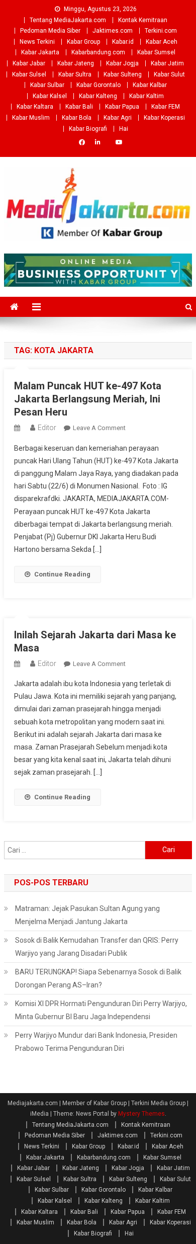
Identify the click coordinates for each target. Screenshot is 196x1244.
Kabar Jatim (167, 63)
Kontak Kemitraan (142, 20)
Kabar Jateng (75, 63)
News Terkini (37, 41)
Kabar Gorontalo (98, 85)
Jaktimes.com (112, 30)
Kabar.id (123, 41)
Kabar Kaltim (146, 96)
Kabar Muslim (31, 117)
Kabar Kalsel (50, 96)
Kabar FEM (165, 106)
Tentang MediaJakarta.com (68, 20)
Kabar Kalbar (150, 85)
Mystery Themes (141, 1113)
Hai (123, 128)
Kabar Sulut (169, 74)
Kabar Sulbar (47, 85)
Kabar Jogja (122, 63)
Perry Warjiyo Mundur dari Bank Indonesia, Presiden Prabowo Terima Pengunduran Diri (96, 1041)
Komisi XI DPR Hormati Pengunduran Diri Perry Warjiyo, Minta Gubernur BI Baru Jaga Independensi (101, 1010)
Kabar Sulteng (123, 74)
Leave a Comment (99, 428)
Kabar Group (83, 41)
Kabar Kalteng (98, 96)
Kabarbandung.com (98, 52)
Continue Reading (62, 574)
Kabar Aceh (161, 41)
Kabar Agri (118, 117)
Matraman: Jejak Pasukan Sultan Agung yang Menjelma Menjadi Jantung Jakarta (87, 915)
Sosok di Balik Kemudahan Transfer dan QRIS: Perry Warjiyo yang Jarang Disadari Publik (96, 946)
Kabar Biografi (88, 128)
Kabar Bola (76, 117)
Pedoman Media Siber (50, 30)
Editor (47, 428)
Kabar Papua (122, 106)
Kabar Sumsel (156, 52)
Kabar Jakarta (40, 52)
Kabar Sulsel (29, 74)
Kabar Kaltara (35, 106)
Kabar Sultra (74, 74)
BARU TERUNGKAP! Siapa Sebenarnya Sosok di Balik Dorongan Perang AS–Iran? (98, 978)
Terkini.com (161, 30)
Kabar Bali (79, 106)
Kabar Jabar (29, 63)
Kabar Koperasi (164, 117)
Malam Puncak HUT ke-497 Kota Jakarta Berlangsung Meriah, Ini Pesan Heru (87, 399)
